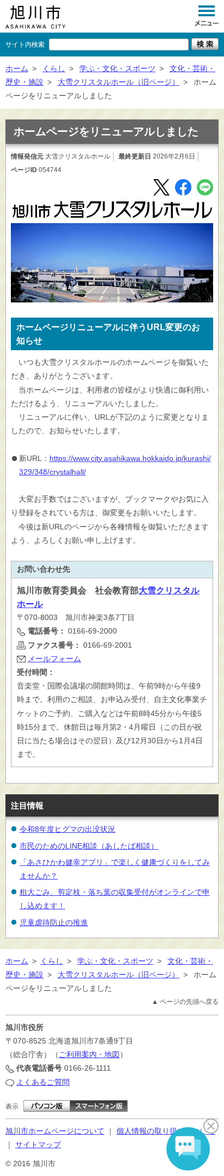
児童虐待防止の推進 (54, 922)
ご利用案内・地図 (89, 1054)
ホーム (16, 68)
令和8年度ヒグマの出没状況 (67, 829)
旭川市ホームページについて (54, 1131)
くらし (53, 68)
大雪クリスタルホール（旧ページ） (118, 82)
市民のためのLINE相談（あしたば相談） (89, 846)
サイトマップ (38, 1144)
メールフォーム (54, 658)
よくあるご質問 (43, 1082)
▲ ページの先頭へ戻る (185, 1002)
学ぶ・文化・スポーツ (117, 68)
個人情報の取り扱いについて (165, 1131)
